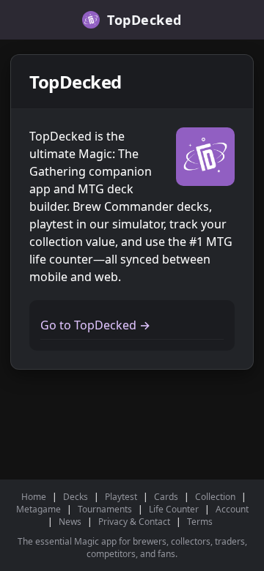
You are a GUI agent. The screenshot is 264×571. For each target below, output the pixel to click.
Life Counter (174, 509)
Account (232, 509)
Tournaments (105, 509)
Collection (215, 496)
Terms (200, 521)
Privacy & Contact (134, 521)
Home (33, 496)
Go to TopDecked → (95, 325)
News (70, 521)
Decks (75, 496)
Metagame (38, 509)
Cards (166, 496)
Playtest (121, 496)
